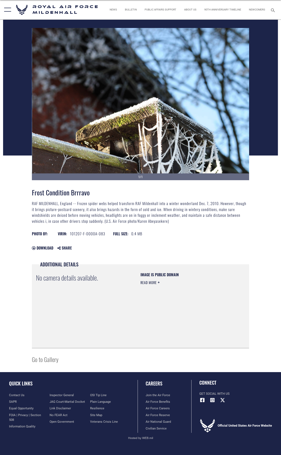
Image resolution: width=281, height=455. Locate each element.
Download (44, 248)
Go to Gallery (45, 359)
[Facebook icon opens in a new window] (202, 400)
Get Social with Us (214, 394)
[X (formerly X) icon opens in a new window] (222, 400)
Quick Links (21, 383)
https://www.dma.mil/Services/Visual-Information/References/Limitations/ (188, 314)
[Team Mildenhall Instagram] (212, 400)
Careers (154, 383)
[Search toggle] (273, 9)
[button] (6, 10)
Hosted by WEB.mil (140, 438)
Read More (149, 282)
